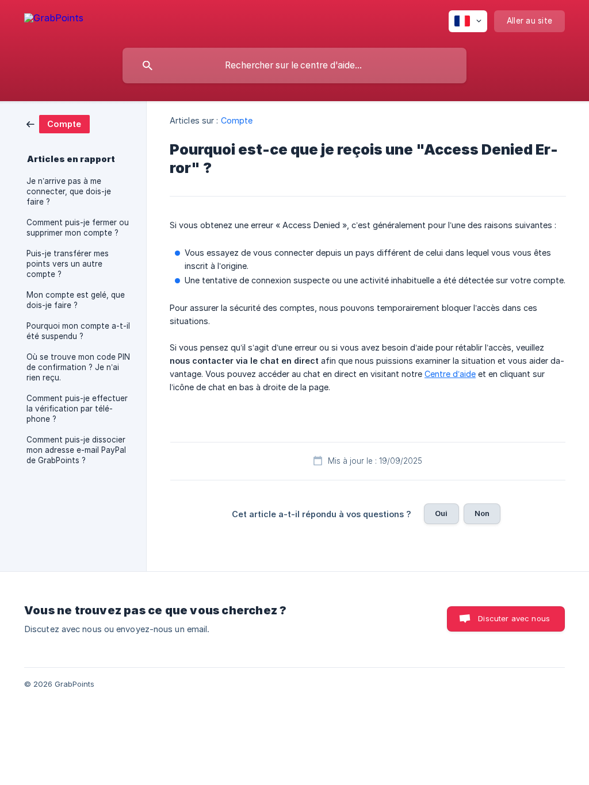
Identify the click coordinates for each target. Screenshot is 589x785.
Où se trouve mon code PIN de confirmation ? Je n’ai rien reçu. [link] (78, 367)
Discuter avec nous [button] (514, 618)
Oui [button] (441, 513)
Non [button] (482, 513)
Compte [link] (237, 120)
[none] (53, 19)
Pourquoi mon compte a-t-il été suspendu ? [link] (78, 331)
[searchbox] (294, 65)
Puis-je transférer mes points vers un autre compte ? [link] (67, 264)
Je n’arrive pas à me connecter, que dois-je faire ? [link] (68, 191)
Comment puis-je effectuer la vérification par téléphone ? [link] (77, 409)
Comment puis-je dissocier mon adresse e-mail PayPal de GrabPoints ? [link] (76, 450)
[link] (58, 123)
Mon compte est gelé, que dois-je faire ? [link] (75, 300)
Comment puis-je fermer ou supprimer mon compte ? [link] (77, 227)
